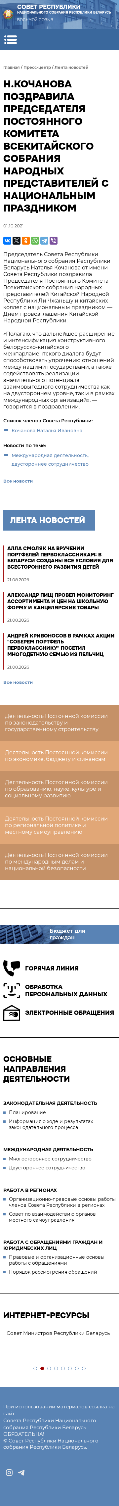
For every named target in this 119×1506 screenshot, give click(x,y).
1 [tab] (35, 1369)
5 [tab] (63, 1369)
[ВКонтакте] (7, 241)
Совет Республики (64, 9)
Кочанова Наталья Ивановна (47, 431)
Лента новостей (72, 67)
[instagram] (9, 1473)
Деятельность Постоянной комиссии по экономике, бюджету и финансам (56, 755)
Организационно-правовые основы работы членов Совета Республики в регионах (62, 1202)
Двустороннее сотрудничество (47, 1168)
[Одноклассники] (26, 241)
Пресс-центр (37, 67)
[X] (16, 241)
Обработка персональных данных (66, 990)
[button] (10, 39)
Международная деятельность (48, 1150)
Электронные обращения (69, 1012)
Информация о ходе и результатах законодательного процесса (51, 1124)
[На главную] (8, 15)
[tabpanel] (59, 1333)
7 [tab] (77, 1369)
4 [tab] (56, 1369)
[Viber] (54, 241)
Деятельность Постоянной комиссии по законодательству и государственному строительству (56, 722)
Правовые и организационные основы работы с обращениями (56, 1260)
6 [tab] (70, 1369)
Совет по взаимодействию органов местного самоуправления (52, 1217)
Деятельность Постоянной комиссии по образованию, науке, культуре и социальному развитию (56, 789)
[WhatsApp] (35, 241)
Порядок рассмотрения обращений (53, 1272)
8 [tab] (84, 1369)
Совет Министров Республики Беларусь (58, 1333)
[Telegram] (44, 241)
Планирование (27, 1112)
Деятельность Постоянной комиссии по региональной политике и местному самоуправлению (56, 825)
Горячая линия (52, 968)
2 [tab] (42, 1369)
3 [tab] (49, 1369)
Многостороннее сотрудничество (50, 1159)
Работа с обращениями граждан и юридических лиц (53, 1245)
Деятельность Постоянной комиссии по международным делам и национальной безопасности (56, 861)
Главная (11, 67)
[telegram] (21, 1473)
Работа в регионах (30, 1190)
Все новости (18, 481)
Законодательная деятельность (50, 1103)
